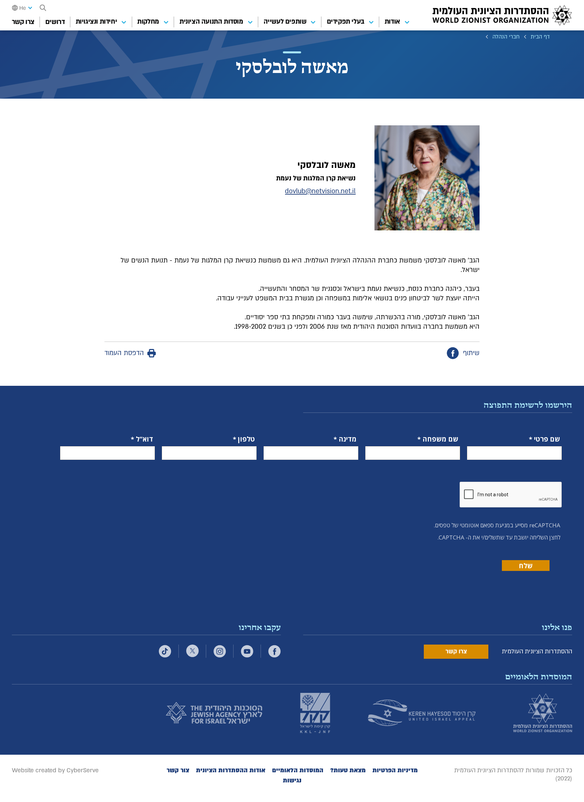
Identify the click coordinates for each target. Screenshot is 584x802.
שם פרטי (547, 439)
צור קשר (178, 770)
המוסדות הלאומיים (297, 770)
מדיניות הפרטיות (395, 770)
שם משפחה (440, 439)
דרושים (55, 22)
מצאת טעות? (348, 770)
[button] (43, 8)
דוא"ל (144, 439)
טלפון (246, 439)
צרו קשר (23, 22)
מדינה (348, 439)
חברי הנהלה (506, 36)
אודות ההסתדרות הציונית (230, 770)
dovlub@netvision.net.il (320, 191)
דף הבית (540, 36)
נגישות (292, 780)
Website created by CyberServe (55, 770)
